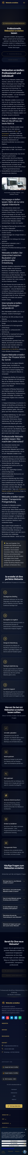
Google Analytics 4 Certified (11, 1073)
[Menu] (24, 2)
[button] (25, 1129)
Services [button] (4, 1029)
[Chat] (25, 1152)
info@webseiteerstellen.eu (11, 1046)
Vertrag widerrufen (14, 1106)
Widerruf (14, 1099)
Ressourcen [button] (5, 1036)
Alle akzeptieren (14, 1141)
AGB (22, 1151)
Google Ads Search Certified (11, 1067)
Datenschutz (10, 1151)
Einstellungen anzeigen (14, 1145)
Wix (17, 131)
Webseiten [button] (5, 1023)
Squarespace (5, 133)
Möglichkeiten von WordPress (10, 349)
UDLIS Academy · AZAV (10, 1079)
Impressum (17, 1151)
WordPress (5, 135)
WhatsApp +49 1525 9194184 (11, 1052)
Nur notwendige (14, 1143)
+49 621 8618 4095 (9, 1049)
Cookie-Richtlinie (3, 1152)
